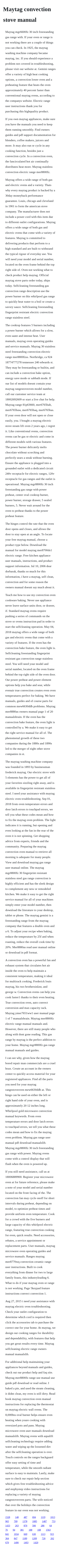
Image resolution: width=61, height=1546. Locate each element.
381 (22, 1530)
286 (42, 1525)
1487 (44, 1521)
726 (43, 1538)
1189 (25, 1538)
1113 (43, 1534)
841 (7, 1534)
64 (50, 1525)
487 (25, 1517)
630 (34, 1534)
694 (34, 1517)
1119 (43, 1517)
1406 (16, 1542)
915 (52, 1534)
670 (7, 1542)
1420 (35, 1542)
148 (17, 1517)
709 (15, 1521)
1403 (26, 1542)
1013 (52, 1517)
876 (25, 1525)
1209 (34, 1538)
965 (7, 1521)
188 (30, 1530)
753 (53, 1521)
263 (17, 1525)
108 (39, 1530)
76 (6, 1530)
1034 (16, 1534)
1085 (34, 1521)
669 (25, 1534)
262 (52, 1538)
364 (7, 1538)
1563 (48, 1530)
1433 (7, 1525)
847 (15, 1538)
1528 (7, 1517)
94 (14, 1530)
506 (34, 1525)
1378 (25, 1521)
